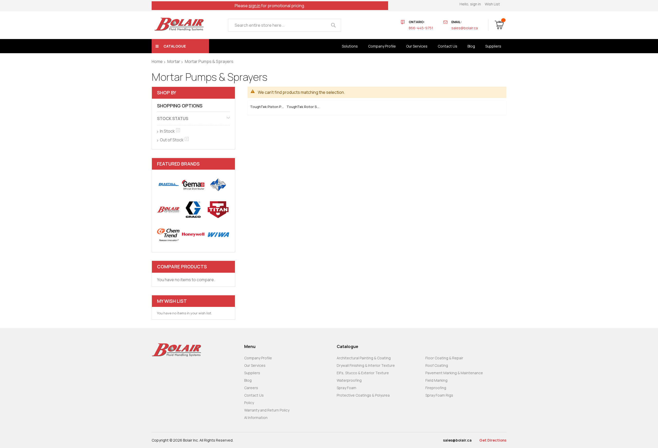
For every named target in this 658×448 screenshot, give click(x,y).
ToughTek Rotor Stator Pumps (304, 106)
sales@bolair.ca (464, 27)
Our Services (255, 365)
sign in (254, 5)
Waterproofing (349, 380)
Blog (248, 380)
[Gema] (193, 184)
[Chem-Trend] (168, 234)
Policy (249, 402)
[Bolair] (179, 24)
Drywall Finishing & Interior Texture (366, 365)
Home (157, 61)
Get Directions (492, 440)
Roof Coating (436, 365)
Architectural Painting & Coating (364, 357)
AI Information (256, 417)
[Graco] (193, 209)
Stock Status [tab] (172, 118)
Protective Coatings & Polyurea (363, 395)
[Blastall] (168, 184)
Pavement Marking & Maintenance (454, 372)
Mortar (173, 61)
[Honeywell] (193, 234)
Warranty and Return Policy (266, 410)
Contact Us (254, 395)
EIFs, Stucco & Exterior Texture (363, 372)
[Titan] (218, 209)
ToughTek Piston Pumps (267, 106)
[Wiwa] (218, 234)
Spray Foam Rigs (439, 395)
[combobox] (284, 25)
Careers (251, 387)
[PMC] (218, 184)
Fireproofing (435, 387)
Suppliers (252, 372)
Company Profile (258, 357)
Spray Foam (346, 387)
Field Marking (436, 380)
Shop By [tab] (166, 92)
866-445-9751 (421, 27)
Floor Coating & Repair (444, 357)
